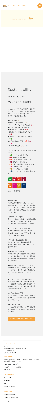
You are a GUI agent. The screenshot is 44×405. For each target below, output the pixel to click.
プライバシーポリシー (11, 397)
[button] (4, 36)
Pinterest (7, 380)
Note (5, 383)
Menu (39, 5)
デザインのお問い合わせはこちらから (21, 319)
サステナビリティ (9, 394)
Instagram (7, 377)
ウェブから (7, 370)
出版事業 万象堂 (9, 386)
